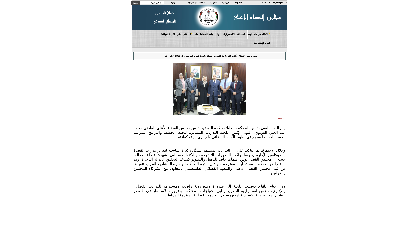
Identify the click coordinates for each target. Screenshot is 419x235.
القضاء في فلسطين (258, 34)
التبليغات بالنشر (167, 34)
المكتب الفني (184, 34)
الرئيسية (225, 2)
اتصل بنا (213, 2)
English (238, 2)
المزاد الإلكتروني (261, 42)
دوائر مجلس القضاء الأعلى (207, 34)
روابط (172, 2)
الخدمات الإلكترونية (196, 2)
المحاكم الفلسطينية (234, 34)
